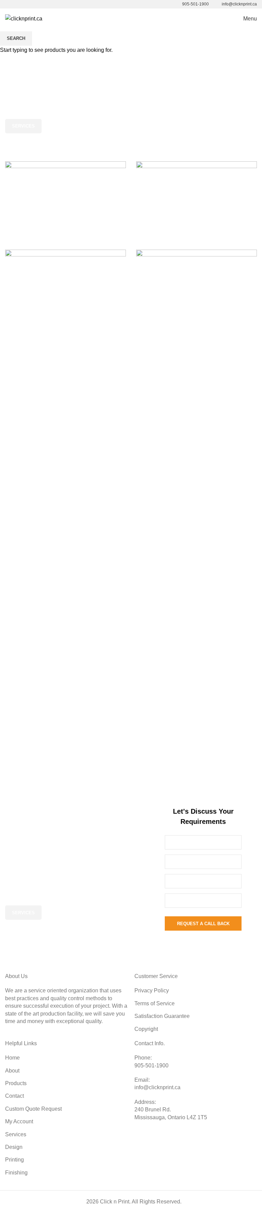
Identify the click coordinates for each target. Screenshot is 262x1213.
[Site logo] (23, 18)
